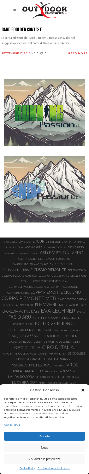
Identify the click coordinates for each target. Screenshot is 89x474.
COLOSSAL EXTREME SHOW (50, 281)
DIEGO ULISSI (26, 305)
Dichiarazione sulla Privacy (53, 468)
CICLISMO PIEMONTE (48, 270)
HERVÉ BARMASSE (57, 359)
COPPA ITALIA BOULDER (65, 286)
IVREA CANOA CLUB (28, 371)
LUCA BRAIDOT (24, 382)
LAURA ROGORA (21, 377)
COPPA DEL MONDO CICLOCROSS (29, 286)
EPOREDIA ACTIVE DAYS (20, 311)
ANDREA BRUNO (74, 247)
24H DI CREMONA (56, 241)
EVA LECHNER (58, 310)
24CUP (38, 241)
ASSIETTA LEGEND (27, 259)
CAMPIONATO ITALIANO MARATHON (33, 264)
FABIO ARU (19, 317)
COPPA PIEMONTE (18, 292)
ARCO (35, 253)
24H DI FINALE (77, 241)
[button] (83, 390)
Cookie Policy (27, 468)
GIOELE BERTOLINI (68, 341)
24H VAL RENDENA (14, 247)
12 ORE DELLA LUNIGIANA (17, 242)
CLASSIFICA (31, 276)
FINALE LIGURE (71, 317)
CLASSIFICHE (78, 275)
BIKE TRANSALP (46, 259)
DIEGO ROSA (10, 305)
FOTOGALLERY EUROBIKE (30, 330)
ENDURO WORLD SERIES (72, 305)
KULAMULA (51, 371)
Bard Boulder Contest (21, 29)
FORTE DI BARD (23, 324)
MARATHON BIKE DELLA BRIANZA (57, 382)
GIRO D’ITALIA (58, 347)
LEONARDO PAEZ (46, 377)
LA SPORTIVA (67, 371)
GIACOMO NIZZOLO (20, 341)
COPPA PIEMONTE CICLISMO (55, 292)
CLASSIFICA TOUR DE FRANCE (53, 276)
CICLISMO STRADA (77, 270)
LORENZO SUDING (69, 376)
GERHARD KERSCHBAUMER (64, 336)
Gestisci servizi (12, 424)
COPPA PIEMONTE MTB (28, 298)
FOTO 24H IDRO (55, 323)
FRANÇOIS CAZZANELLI (26, 336)
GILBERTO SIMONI (44, 341)
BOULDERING (63, 259)
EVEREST (81, 312)
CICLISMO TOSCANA (12, 275)
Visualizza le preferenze (44, 459)
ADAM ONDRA (33, 247)
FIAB (36, 317)
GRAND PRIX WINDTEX (52, 353)
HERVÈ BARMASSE (28, 359)
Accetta (44, 436)
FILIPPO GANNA (50, 317)
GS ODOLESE (76, 353)
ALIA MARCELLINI (53, 247)
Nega (44, 447)
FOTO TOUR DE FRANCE (67, 330)
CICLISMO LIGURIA (15, 270)
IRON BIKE (58, 365)
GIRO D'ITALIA (27, 347)
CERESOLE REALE (65, 264)
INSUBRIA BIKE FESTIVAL (31, 365)
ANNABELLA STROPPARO (17, 253)
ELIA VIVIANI (45, 304)
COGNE (26, 281)
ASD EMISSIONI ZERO (61, 252)
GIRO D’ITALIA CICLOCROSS (19, 353)
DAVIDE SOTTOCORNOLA (72, 299)
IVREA (71, 364)
